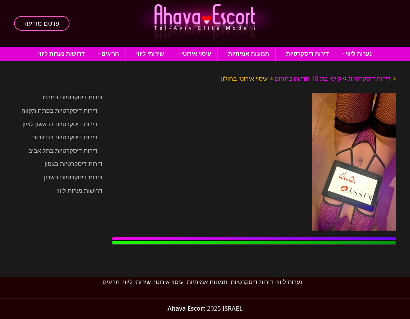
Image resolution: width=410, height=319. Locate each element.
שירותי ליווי (137, 282)
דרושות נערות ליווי (79, 190)
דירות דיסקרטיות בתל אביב (63, 150)
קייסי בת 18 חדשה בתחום (308, 78)
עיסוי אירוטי (169, 282)
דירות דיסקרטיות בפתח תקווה (59, 110)
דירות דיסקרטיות (369, 78)
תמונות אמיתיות (207, 282)
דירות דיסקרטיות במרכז (72, 97)
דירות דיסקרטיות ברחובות (65, 137)
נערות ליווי (289, 282)
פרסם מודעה (41, 23)
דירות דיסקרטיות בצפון (73, 164)
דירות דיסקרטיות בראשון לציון (60, 124)
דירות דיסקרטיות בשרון (73, 177)
